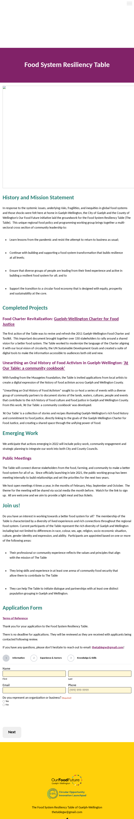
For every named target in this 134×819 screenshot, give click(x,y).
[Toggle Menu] (129, 3)
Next (12, 732)
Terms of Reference (15, 618)
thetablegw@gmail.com (107, 647)
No (7, 705)
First (5, 679)
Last (70, 679)
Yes (7, 701)
